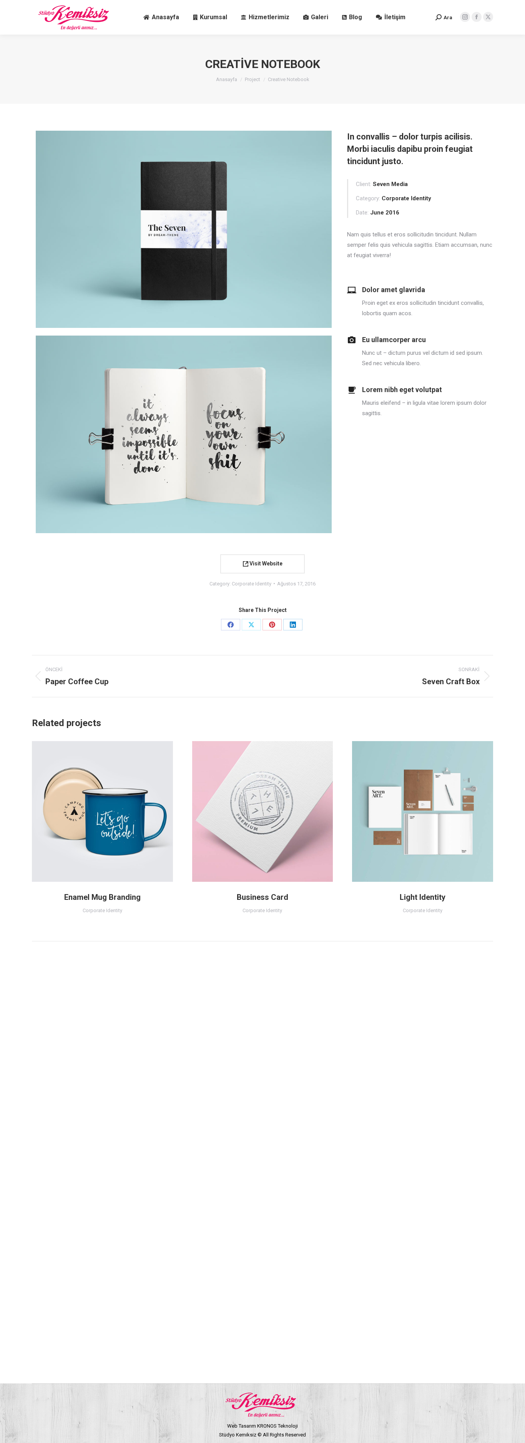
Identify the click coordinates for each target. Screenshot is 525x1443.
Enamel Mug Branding (102, 897)
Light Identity (422, 897)
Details (112, 811)
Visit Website (265, 563)
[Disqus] (262, 1057)
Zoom (91, 811)
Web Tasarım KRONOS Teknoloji (262, 1426)
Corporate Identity (251, 584)
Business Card (262, 897)
